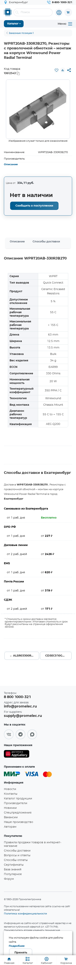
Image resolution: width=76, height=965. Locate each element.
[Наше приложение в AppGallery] (16, 754)
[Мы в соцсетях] (9, 734)
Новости (10, 789)
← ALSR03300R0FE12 (24, 655)
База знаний (12, 869)
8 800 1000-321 (17, 697)
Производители (15, 803)
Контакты (10, 794)
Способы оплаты (16, 860)
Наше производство (18, 822)
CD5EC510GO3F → (58, 655)
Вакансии (11, 817)
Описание (11, 164)
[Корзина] (68, 12)
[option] (38, 109)
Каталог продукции (18, 798)
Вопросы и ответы (17, 855)
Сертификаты (14, 864)
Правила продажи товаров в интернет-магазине (32, 844)
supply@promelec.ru (23, 716)
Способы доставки (46, 241)
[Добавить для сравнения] (62, 70)
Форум (9, 879)
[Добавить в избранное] (56, 70)
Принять (20, 952)
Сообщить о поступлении (34, 205)
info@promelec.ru (20, 706)
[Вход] (59, 12)
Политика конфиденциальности (25, 913)
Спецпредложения (17, 812)
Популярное (13, 874)
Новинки (10, 808)
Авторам (10, 826)
